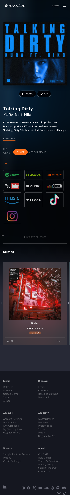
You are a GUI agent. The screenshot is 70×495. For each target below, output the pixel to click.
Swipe (6, 397)
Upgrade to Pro (11, 432)
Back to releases (36, 237)
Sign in (55, 5)
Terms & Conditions (49, 461)
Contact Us (44, 471)
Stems (41, 429)
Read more (9, 139)
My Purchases (11, 425)
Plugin (41, 432)
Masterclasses (46, 418)
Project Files (45, 425)
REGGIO (30, 328)
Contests (43, 390)
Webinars (43, 422)
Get (22, 152)
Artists (6, 400)
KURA (8, 115)
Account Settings (12, 418)
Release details (38, 152)
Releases (8, 387)
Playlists (7, 390)
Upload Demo (11, 393)
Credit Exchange (12, 461)
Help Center (44, 457)
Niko (28, 115)
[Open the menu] (65, 5)
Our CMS (43, 454)
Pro (5, 149)
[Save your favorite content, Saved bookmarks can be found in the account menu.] (6, 163)
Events (42, 387)
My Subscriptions (12, 429)
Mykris (40, 328)
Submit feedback (47, 467)
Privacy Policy (45, 464)
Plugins (7, 457)
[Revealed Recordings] (15, 5)
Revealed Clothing (48, 393)
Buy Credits (9, 422)
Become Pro (45, 397)
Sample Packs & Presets (16, 454)
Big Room (35, 333)
